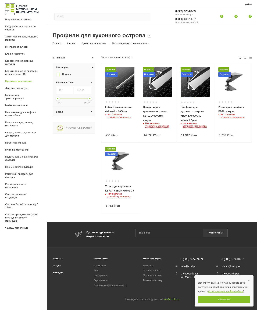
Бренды (58, 272)
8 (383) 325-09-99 (185, 13)
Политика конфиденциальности (110, 285)
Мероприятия (101, 275)
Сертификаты (101, 280)
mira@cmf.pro (189, 266)
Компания (101, 258)
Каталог (58, 258)
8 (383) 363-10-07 (186, 21)
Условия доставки (152, 275)
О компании (100, 265)
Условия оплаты (151, 270)
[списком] (245, 58)
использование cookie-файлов (225, 291)
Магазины (148, 265)
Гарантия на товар (152, 280)
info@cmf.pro (171, 299)
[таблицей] (250, 58)
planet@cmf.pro (231, 266)
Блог (96, 270)
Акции (57, 265)
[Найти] (146, 16)
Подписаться (216, 233)
